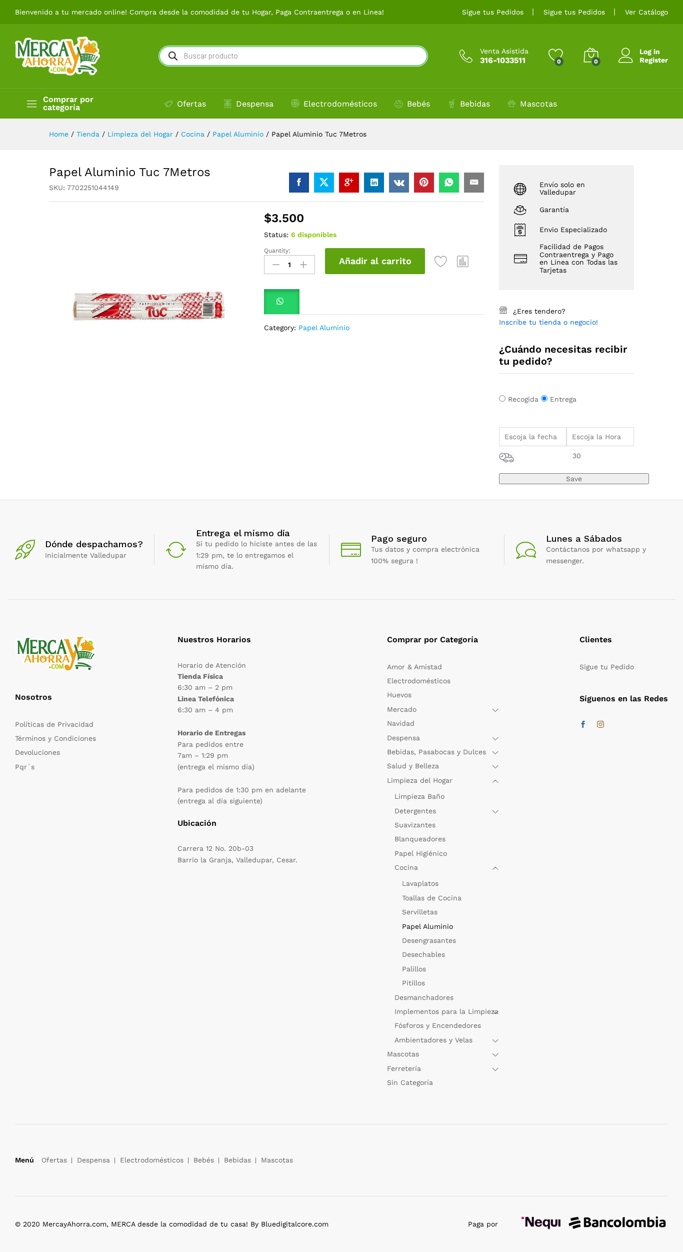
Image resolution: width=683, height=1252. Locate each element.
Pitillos (413, 983)
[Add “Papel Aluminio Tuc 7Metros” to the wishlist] (441, 261)
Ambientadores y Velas (433, 1040)
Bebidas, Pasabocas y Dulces (436, 752)
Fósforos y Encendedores (437, 1025)
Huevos (399, 695)
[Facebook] (583, 724)
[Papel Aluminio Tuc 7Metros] (299, 183)
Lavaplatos (420, 883)
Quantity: (277, 251)
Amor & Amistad (414, 667)
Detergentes (415, 811)
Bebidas (475, 104)
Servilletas (420, 912)
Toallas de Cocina (432, 898)
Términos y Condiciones (55, 738)
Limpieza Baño (419, 796)
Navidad (400, 723)
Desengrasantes (429, 940)
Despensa (255, 104)
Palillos (414, 969)
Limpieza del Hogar (419, 780)
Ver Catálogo (646, 12)
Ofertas (191, 104)
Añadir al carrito (375, 261)
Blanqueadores (420, 839)
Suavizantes (415, 825)
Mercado (401, 709)
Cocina (406, 867)
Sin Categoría (410, 1082)
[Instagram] (601, 724)
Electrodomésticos (340, 104)
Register (654, 60)
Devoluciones (37, 752)
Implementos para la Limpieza (446, 1011)
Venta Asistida (504, 51)
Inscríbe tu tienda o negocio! (548, 322)
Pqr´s (24, 767)
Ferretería (404, 1068)
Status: (276, 235)
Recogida (523, 399)
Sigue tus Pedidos (493, 12)
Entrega (563, 399)
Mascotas (538, 104)
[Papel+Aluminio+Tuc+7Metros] (324, 183)
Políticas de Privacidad (54, 724)
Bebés (418, 104)
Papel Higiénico (420, 853)
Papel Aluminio (324, 328)
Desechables (423, 954)
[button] (463, 261)
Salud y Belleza (413, 766)
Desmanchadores (424, 997)
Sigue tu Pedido (607, 667)
